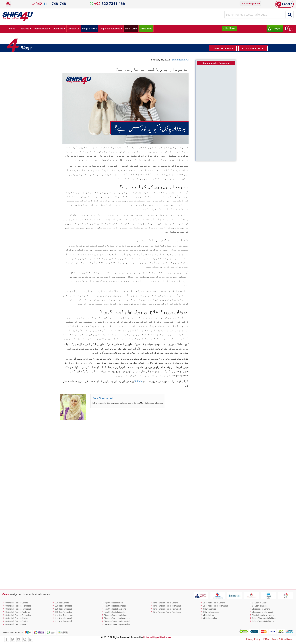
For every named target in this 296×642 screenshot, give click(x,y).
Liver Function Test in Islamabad (167, 607)
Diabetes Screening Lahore (115, 616)
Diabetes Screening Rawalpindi (117, 622)
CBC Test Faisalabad (63, 613)
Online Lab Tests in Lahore (16, 604)
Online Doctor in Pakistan (263, 622)
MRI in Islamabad (210, 619)
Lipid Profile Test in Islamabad (215, 607)
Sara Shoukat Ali (180, 60)
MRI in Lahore (208, 616)
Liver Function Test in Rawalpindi (167, 610)
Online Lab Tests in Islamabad (18, 607)
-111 (50, 4)
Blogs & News (100, 29)
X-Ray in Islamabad (211, 613)
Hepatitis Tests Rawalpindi (115, 610)
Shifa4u (138, 382)
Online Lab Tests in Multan (16, 619)
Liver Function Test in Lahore (165, 604)
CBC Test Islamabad (63, 607)
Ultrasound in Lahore (261, 610)
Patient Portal (44, 29)
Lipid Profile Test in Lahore (214, 604)
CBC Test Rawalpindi (63, 610)
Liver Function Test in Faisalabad (167, 613)
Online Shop (167, 29)
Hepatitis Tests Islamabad (115, 607)
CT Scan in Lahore (259, 604)
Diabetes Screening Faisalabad (117, 625)
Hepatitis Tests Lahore (113, 604)
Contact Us (81, 29)
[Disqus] (148, 464)
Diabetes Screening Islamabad (117, 619)
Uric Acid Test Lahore (64, 616)
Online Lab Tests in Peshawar (18, 613)
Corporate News (222, 49)
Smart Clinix (150, 29)
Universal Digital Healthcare (157, 638)
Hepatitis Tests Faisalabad (115, 613)
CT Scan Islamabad (260, 607)
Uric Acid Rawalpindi (63, 622)
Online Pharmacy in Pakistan (264, 619)
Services (24, 29)
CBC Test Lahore (62, 604)
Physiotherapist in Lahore (263, 616)
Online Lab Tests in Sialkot (16, 622)
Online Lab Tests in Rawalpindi (18, 610)
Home (11, 29)
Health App (230, 28)
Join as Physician (250, 3)
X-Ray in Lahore (209, 610)
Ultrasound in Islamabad (262, 613)
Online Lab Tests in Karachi (17, 625)
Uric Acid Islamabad (63, 619)
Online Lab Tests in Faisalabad (18, 616)
